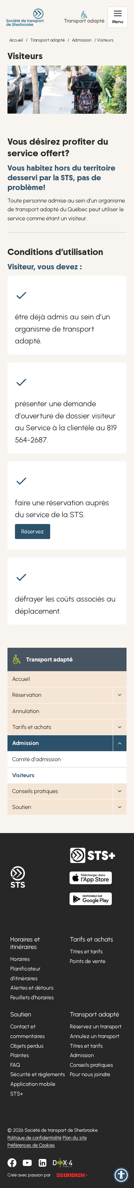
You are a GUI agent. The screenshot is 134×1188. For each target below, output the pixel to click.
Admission (82, 40)
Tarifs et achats (31, 727)
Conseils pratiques (35, 791)
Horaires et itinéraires (25, 943)
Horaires (20, 959)
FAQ (15, 1065)
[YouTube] (27, 1163)
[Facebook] (12, 1163)
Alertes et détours (31, 988)
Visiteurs (23, 775)
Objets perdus (26, 1045)
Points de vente (88, 961)
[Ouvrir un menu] (118, 17)
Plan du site (75, 1138)
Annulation (25, 711)
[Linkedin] (42, 1163)
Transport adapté (84, 20)
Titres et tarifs (86, 951)
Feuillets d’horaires (32, 997)
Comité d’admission (36, 759)
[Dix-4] (62, 1163)
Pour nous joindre (90, 1074)
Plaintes (19, 1055)
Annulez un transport (94, 1036)
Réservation (26, 694)
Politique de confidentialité (34, 1138)
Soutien (21, 807)
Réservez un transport (96, 1026)
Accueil (16, 40)
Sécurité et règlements (37, 1074)
